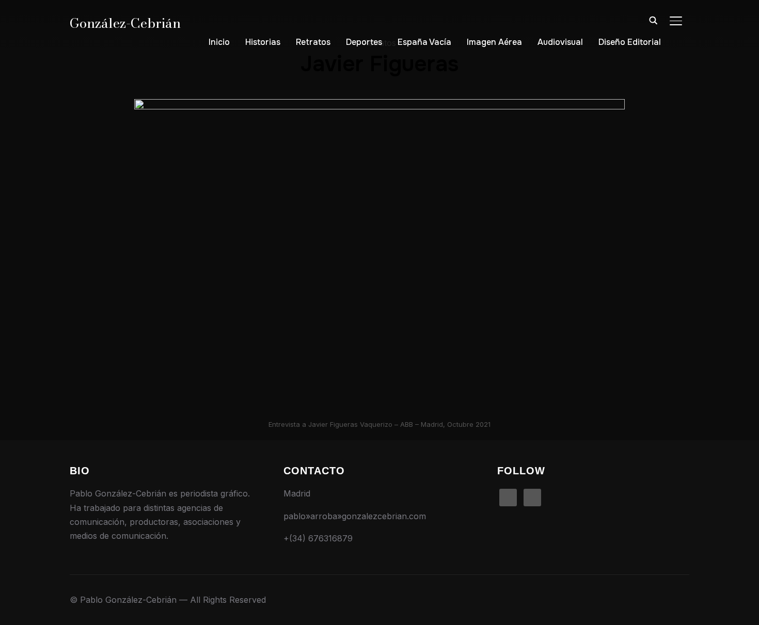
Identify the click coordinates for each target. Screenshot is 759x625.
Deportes (364, 42)
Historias (262, 42)
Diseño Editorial (629, 42)
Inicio (219, 42)
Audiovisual (560, 42)
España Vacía (424, 42)
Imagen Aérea (494, 42)
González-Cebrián (125, 23)
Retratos (313, 42)
